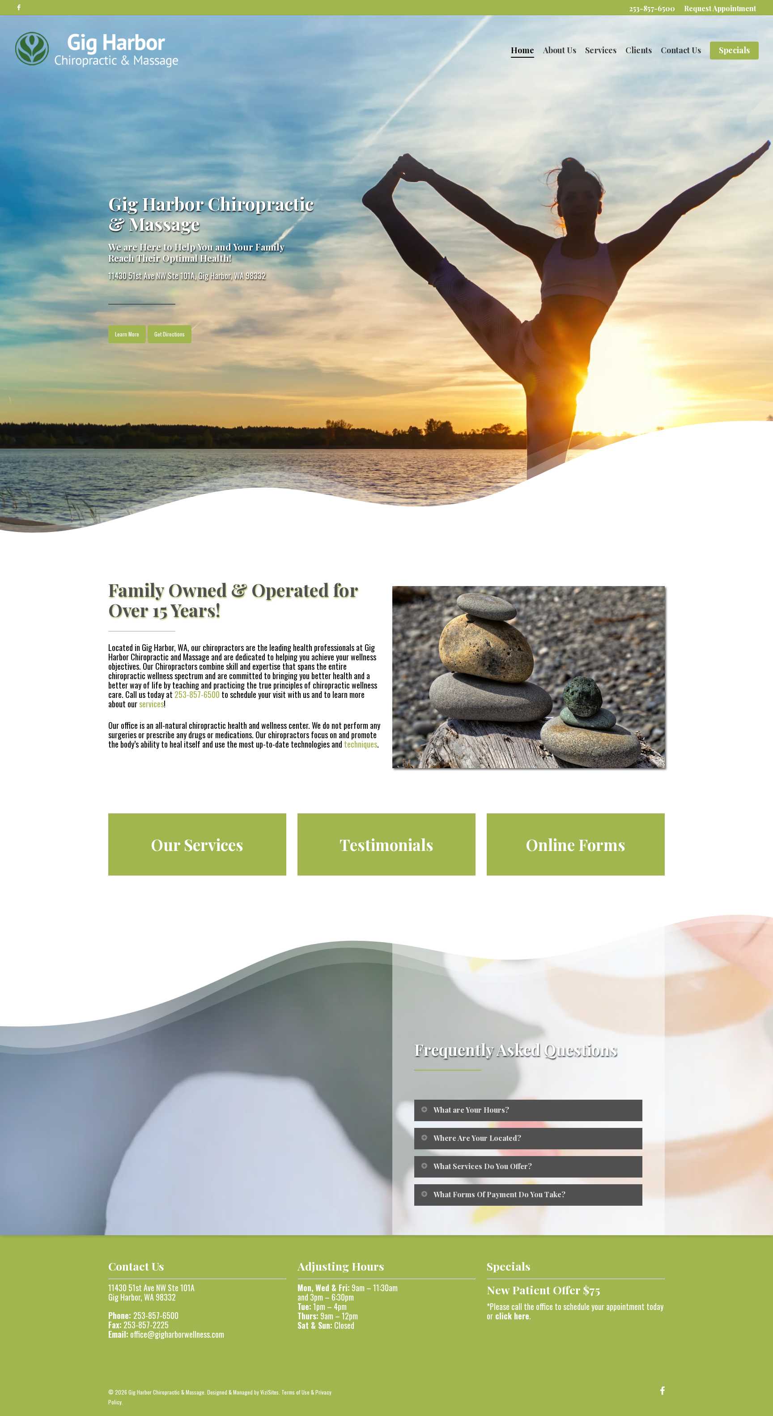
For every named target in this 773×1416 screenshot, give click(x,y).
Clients (638, 50)
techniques (360, 744)
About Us (559, 50)
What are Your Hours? (471, 1109)
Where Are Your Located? (477, 1138)
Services (600, 50)
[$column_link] (197, 844)
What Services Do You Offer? (482, 1166)
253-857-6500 (652, 8)
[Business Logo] (96, 50)
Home (522, 50)
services (151, 704)
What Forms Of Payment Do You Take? (499, 1194)
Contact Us (681, 50)
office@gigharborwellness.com (177, 1334)
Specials (734, 50)
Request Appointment (720, 8)
